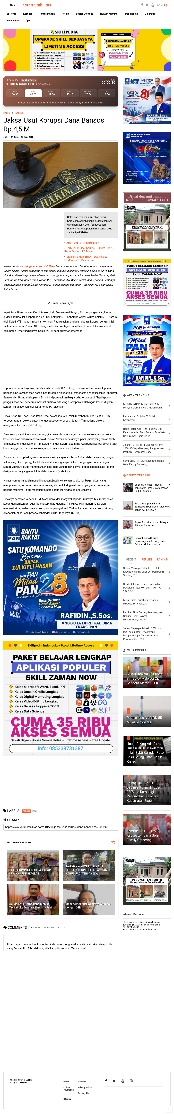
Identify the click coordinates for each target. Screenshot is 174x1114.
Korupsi (27, 13)
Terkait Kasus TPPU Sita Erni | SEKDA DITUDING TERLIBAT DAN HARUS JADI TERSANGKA (86, 870)
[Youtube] (152, 5)
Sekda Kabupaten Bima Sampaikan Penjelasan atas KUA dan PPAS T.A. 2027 (152, 506)
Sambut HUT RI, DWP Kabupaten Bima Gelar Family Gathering (143, 835)
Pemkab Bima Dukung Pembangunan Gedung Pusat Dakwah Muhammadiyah (150, 541)
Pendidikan (131, 13)
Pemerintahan (47, 13)
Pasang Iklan (84, 1093)
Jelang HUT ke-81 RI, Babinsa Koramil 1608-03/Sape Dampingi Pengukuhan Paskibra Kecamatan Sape (143, 792)
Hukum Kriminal (109, 13)
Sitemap (67, 1099)
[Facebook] (142, 5)
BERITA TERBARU (138, 475)
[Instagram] (131, 1081)
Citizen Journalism (68, 1088)
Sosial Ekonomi (84, 13)
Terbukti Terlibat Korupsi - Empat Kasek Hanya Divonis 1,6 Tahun (88, 249)
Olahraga (150, 13)
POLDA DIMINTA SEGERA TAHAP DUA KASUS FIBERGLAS (30, 871)
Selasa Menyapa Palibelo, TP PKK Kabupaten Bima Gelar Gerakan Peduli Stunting (152, 487)
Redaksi (82, 1082)
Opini (28, 20)
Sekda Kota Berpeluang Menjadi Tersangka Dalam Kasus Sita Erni (30, 905)
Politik (65, 13)
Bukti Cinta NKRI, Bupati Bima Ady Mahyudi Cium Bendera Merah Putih (145, 678)
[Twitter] (147, 5)
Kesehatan (13, 20)
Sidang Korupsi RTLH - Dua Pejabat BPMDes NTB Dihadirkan (86, 258)
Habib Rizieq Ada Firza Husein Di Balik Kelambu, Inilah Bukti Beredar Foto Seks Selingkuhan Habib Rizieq (145, 752)
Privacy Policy (85, 1087)
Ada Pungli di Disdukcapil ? (82, 242)
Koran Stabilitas (36, 5)
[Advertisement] (28, 233)
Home (12, 13)
